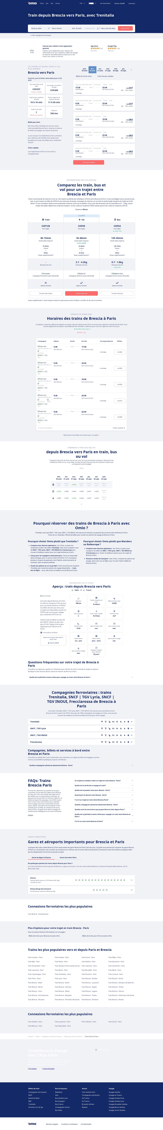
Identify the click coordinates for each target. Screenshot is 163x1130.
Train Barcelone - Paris (116, 962)
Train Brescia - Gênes (62, 991)
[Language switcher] (92, 3)
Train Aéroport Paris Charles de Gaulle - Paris (71, 966)
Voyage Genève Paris (116, 1098)
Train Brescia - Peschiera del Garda (67, 1000)
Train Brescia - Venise (115, 987)
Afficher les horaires (36, 115)
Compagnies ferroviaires (37, 1092)
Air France (85, 1098)
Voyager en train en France (51, 1036)
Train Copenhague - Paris (37, 974)
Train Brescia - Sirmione (90, 1000)
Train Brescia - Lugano (89, 991)
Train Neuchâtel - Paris (63, 1026)
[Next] (131, 69)
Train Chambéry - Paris (63, 974)
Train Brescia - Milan (35, 983)
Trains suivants (118, 428)
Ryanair (85, 1107)
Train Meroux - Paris (35, 1026)
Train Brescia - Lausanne (90, 983)
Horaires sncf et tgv (35, 1107)
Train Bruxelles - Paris (89, 970)
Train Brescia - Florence (63, 987)
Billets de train (33, 1089)
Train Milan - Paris (114, 957)
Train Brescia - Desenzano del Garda (121, 995)
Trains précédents (46, 428)
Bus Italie (58, 1110)
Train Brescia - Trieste (89, 995)
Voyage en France (115, 1095)
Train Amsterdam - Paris (36, 966)
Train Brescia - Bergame (63, 995)
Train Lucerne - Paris (115, 974)
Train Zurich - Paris (88, 957)
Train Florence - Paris (89, 974)
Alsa (56, 1095)
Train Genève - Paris (62, 957)
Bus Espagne (60, 1101)
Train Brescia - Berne (35, 987)
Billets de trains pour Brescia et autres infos (44, 936)
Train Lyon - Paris (61, 978)
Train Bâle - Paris (34, 962)
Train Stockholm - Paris (116, 966)
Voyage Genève (114, 1092)
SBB (29, 1101)
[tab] (84, 76)
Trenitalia (31, 1104)
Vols (52, 3)
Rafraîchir (80, 332)
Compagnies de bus (62, 1107)
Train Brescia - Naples (89, 987)
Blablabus (58, 1092)
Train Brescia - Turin (35, 991)
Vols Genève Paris (88, 1092)
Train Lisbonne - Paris (89, 966)
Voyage (111, 1089)
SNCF (30, 1095)
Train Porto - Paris (34, 978)
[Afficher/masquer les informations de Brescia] (131, 880)
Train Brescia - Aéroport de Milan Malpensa (123, 983)
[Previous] (52, 477)
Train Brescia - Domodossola (38, 914)
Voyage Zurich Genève (117, 1110)
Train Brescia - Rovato (116, 1000)
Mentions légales (52, 1124)
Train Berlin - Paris (114, 970)
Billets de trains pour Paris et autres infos (97, 936)
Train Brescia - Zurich (115, 978)
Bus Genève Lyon (61, 1098)
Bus (47, 3)
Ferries (57, 3)
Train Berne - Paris (61, 970)
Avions (84, 1089)
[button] (77, 28)
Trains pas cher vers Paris (73, 1036)
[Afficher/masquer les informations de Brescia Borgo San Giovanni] (131, 890)
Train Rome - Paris (61, 962)
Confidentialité (86, 1124)
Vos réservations (105, 3)
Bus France (59, 1104)
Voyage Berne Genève (117, 1107)
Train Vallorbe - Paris (89, 1022)
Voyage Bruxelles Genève (118, 1104)
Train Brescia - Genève (89, 978)
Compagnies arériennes (91, 1095)
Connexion (131, 3)
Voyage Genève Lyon (116, 1101)
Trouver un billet (36, 92)
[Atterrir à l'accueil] (34, 3)
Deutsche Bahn (34, 1098)
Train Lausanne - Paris (36, 970)
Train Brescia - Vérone (116, 991)
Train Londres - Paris (35, 957)
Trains (42, 3)
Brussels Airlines (88, 1104)
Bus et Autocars (61, 1089)
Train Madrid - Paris (88, 962)
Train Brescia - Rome (62, 983)
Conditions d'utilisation (69, 1124)
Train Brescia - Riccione (36, 1000)
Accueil (30, 1036)
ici (99, 435)
